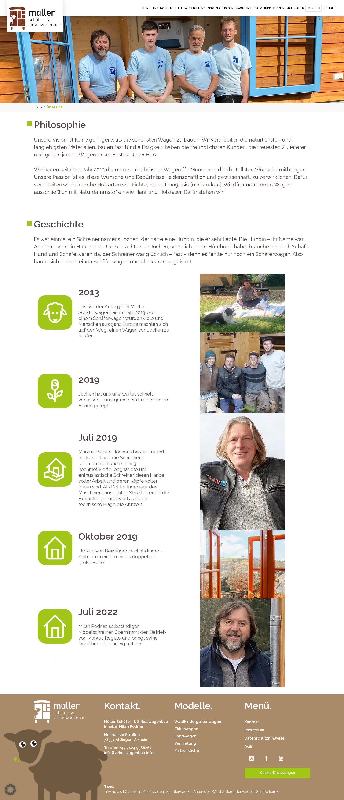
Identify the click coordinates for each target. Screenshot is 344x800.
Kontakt (329, 8)
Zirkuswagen (186, 729)
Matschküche (186, 750)
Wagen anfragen (220, 8)
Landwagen (185, 736)
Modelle (176, 8)
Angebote (160, 8)
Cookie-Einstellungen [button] (277, 773)
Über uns (313, 8)
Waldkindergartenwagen (197, 721)
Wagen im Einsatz (249, 8)
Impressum (254, 730)
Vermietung (185, 743)
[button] (10, 789)
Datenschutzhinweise (264, 738)
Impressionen (274, 8)
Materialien (295, 8)
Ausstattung (195, 8)
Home (146, 8)
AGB (249, 746)
